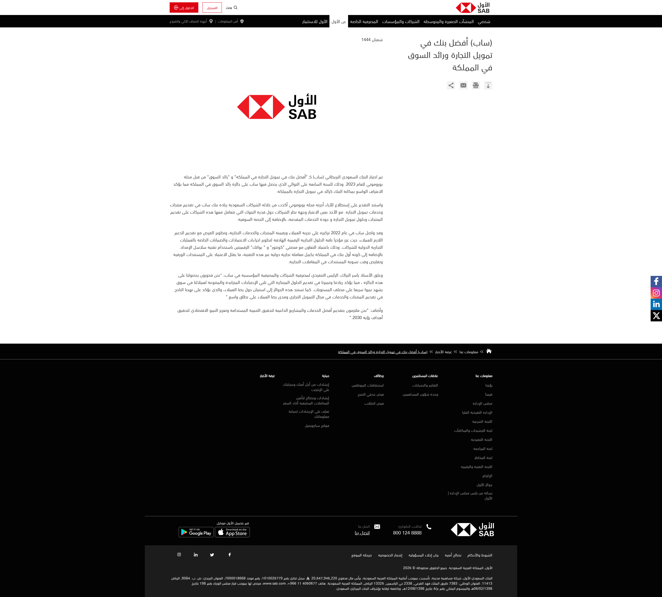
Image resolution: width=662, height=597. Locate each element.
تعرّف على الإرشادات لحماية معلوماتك (309, 414)
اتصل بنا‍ (362, 532)
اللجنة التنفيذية (481, 439)
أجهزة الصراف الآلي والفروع (188, 21)
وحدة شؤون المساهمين (420, 394)
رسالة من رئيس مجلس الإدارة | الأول (470, 495)
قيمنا (488, 394)
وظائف (379, 375)
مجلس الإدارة (482, 403)
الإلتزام (487, 475)
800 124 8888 (407, 532)
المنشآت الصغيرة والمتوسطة (449, 21)
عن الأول (339, 21)
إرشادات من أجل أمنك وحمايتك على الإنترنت (306, 387)
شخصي (484, 21)
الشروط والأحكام (480, 554)
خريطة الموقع (361, 554)
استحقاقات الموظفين (368, 385)
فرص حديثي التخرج (371, 394)
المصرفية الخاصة (364, 21)
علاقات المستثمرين (425, 375)
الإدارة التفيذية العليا (477, 412)
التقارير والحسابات (425, 385)
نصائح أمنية (453, 554)
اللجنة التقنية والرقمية (476, 466)
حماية (325, 375)
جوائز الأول (484, 484)
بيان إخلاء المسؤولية (424, 554)
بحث (229, 7)
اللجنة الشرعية (482, 421)
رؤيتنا (488, 385)
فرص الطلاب (374, 403)
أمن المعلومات (228, 21)
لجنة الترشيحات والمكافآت (473, 430)
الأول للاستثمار (314, 21)
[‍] (488, 86)
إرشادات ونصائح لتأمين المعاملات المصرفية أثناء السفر (306, 400)
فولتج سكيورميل (317, 425)
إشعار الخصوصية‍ (390, 554)
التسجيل (212, 7)
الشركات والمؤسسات (400, 21)
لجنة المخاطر (483, 457)
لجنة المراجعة (482, 448)
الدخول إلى (186, 7)
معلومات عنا (484, 375)
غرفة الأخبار (267, 375)
